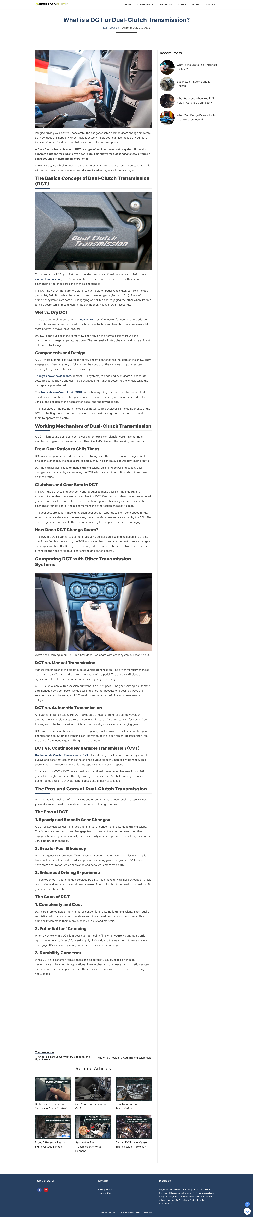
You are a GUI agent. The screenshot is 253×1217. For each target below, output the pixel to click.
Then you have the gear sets (53, 376)
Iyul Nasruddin (111, 28)
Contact (210, 4)
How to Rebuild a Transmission (126, 1106)
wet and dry (85, 319)
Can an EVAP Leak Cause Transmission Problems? (131, 1144)
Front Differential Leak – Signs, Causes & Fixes (50, 1144)
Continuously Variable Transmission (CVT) (62, 755)
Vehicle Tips (166, 4)
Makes (182, 4)
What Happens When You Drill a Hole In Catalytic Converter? (196, 100)
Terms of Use (104, 1193)
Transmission (44, 1052)
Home (128, 4)
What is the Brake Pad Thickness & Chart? (197, 67)
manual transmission (48, 279)
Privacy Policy (105, 1189)
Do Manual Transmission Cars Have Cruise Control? (51, 1106)
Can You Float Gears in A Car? (90, 1106)
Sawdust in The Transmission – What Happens (88, 1146)
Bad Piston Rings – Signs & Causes (193, 83)
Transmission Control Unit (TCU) (61, 392)
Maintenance (145, 4)
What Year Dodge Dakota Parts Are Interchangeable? (196, 117)
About (195, 4)
